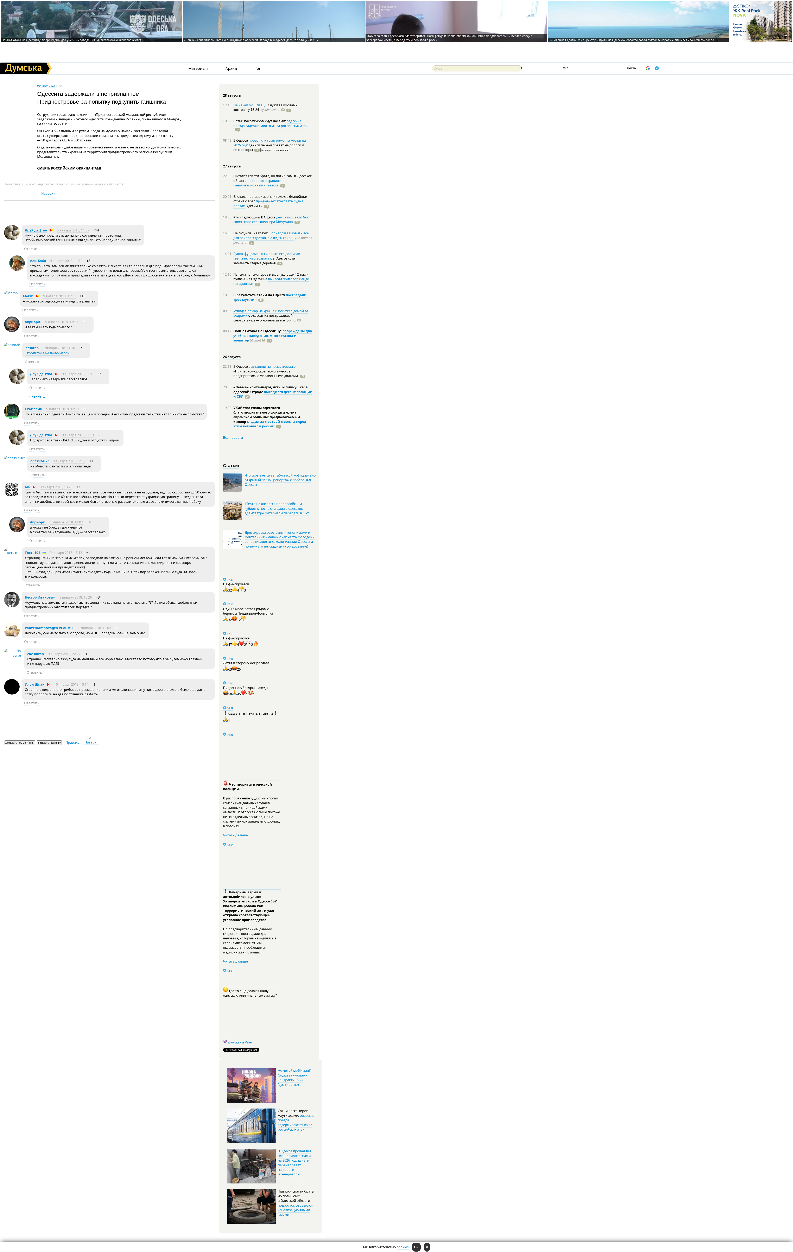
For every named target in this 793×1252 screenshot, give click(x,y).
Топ (258, 68)
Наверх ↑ (48, 193)
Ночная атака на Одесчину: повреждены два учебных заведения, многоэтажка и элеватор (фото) (71, 40)
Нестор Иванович (40, 597)
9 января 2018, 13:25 (56, 487)
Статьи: (231, 465)
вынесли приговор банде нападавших (271, 281)
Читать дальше (235, 835)
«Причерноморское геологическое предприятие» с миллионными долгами (266, 373)
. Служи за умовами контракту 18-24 (265, 107)
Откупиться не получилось (47, 353)
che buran (35, 654)
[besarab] (12, 345)
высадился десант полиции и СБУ (272, 394)
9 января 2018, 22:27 (64, 654)
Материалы (198, 68)
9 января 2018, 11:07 (73, 230)
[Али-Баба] (17, 269)
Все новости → (235, 437)
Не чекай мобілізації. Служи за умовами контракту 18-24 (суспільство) (294, 1077)
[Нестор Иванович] (12, 606)
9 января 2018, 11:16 (59, 348)
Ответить (32, 249)
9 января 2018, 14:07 (66, 522)
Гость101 (32, 552)
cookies (403, 1247)
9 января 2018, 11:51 (78, 435)
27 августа (232, 166)
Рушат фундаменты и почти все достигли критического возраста (266, 256)
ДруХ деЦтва (36, 230)
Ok (416, 1247)
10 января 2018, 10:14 (71, 684)
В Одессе (241, 140)
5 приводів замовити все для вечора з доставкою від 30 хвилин (271, 235)
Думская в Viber (240, 1042)
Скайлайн (33, 409)
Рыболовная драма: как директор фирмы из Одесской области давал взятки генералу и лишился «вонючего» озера (631, 40)
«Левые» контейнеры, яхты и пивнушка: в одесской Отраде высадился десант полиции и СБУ (251, 40)
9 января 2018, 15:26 (75, 597)
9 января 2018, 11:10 (59, 296)
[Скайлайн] (12, 418)
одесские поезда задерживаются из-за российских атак (270, 123)
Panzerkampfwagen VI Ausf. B (50, 628)
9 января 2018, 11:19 (66, 260)
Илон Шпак (34, 684)
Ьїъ (27, 487)
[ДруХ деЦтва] (12, 239)
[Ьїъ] (12, 496)
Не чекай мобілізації (249, 105)
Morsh (28, 296)
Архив (231, 68)
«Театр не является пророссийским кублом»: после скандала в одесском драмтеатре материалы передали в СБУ (277, 508)
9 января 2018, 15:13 (66, 552)
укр (566, 68)
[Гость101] (12, 553)
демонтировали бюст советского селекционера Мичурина (272, 219)
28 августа (232, 95)
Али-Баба (38, 260)
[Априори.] (12, 330)
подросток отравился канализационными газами (257, 182)
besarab (32, 348)
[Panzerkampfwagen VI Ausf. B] (12, 636)
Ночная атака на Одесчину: (258, 331)
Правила (72, 742)
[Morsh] (11, 293)
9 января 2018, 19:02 (94, 628)
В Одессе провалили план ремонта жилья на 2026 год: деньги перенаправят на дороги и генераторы (295, 1162)
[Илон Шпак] (12, 693)
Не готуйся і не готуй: (251, 233)
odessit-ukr (39, 461)
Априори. (33, 322)
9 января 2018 (46, 86)
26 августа (232, 356)
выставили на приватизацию (272, 366)
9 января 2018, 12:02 (69, 461)
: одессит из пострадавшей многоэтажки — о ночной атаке (265, 317)
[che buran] (13, 655)
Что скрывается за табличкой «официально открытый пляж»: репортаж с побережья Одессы (280, 480)
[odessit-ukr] (14, 458)
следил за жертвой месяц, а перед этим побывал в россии (269, 423)
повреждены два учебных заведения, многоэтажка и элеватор (272, 336)
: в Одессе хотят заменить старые (265, 260)
